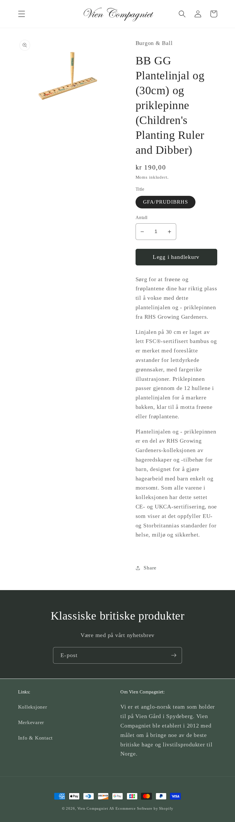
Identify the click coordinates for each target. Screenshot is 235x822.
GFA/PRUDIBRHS (165, 202)
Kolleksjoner (32, 707)
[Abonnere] (174, 655)
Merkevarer (31, 722)
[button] (22, 14)
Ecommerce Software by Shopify (144, 809)
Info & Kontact (35, 738)
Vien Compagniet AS (95, 809)
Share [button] (150, 568)
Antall (142, 217)
